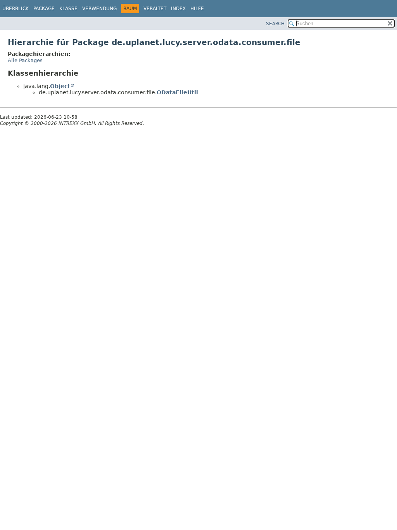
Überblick (15, 8)
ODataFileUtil (177, 92)
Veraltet (154, 8)
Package (44, 8)
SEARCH (275, 23)
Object (60, 86)
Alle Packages (25, 60)
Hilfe (197, 8)
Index (178, 8)
